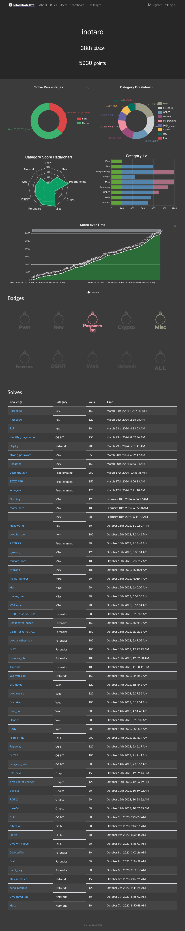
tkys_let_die (17, 534)
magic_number (19, 578)
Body (13, 728)
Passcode (16, 419)
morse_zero (17, 508)
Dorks (13, 834)
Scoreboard (77, 5)
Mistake (15, 702)
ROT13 (14, 799)
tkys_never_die (19, 896)
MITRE (14, 755)
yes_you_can (18, 675)
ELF (12, 428)
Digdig (14, 446)
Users (63, 5)
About (43, 5)
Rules (53, 5)
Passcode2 (16, 410)
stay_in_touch (18, 879)
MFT (13, 649)
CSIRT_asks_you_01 (22, 631)
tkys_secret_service (22, 781)
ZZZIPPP (15, 543)
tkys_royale (17, 693)
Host (13, 905)
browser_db (17, 658)
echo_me (15, 490)
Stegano (15, 569)
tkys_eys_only (18, 764)
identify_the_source (22, 437)
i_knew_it (16, 552)
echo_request (18, 887)
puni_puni (16, 711)
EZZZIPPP (16, 481)
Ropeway (15, 746)
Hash (13, 587)
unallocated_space (21, 622)
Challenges (94, 5)
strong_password (20, 455)
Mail (12, 861)
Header (14, 720)
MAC (13, 817)
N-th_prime (17, 737)
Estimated (16, 684)
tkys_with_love (19, 843)
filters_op (15, 826)
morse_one (16, 596)
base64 (14, 808)
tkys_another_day (21, 640)
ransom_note (18, 561)
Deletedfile (16, 852)
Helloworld (17, 525)
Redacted (15, 463)
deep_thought (18, 472)
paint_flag (16, 870)
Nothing (15, 499)
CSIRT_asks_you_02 (22, 614)
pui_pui (14, 790)
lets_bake (15, 773)
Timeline (15, 667)
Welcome (16, 605)
